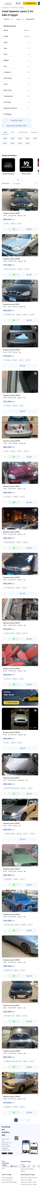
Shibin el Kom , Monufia (12, 924)
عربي (19, 3)
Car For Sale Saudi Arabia (9, 1182)
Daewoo (13, 223)
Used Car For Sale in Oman (29, 1184)
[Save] (35, 191)
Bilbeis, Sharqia (10, 633)
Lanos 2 (19, 223)
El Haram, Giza (10, 587)
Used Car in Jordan (26, 1180)
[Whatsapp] (14, 229)
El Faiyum (8, 496)
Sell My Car (31, 3)
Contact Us (24, 1167)
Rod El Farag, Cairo (11, 269)
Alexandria (8, 879)
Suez (7, 742)
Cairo (7, 223)
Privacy (23, 1171)
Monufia (8, 679)
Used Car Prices (16, 120)
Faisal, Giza (9, 970)
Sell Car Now (12, 703)
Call (30, 229)
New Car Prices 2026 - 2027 (17, 126)
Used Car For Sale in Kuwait (29, 1177)
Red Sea (8, 360)
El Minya (8, 405)
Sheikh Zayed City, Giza (12, 788)
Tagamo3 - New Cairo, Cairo (13, 1061)
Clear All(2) (30, 19)
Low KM (31, 314)
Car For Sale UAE (7, 1180)
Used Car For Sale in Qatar (28, 1182)
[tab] (5, 132)
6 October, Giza (10, 314)
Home (22, 1164)
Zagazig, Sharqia (10, 833)
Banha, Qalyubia (10, 542)
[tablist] (20, 132)
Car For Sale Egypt (7, 1177)
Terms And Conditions (27, 1169)
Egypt (15, 1166)
